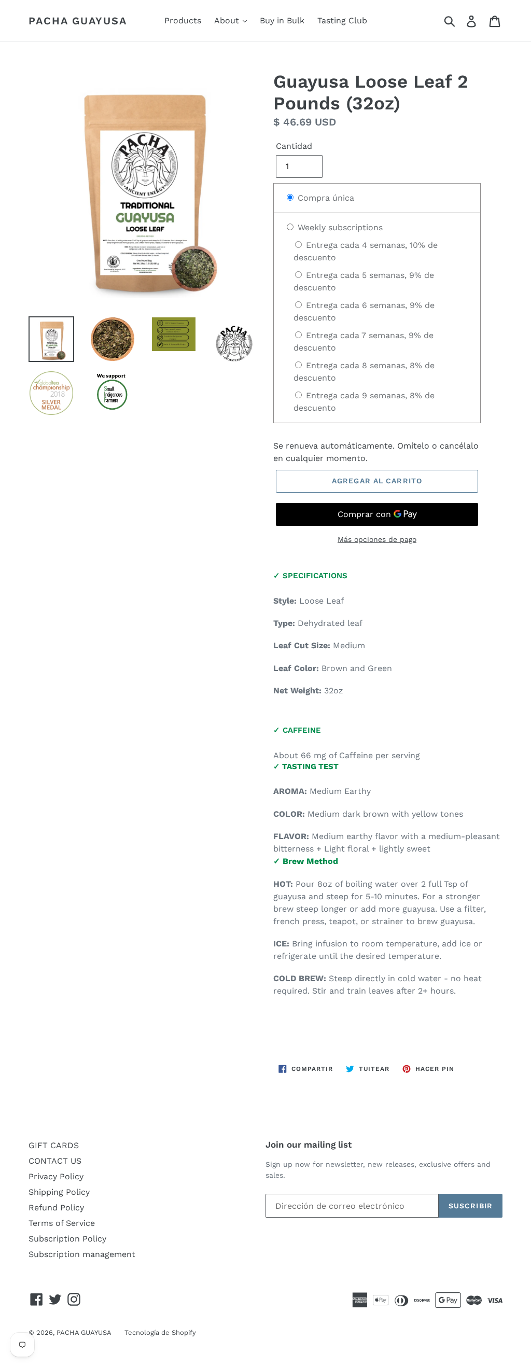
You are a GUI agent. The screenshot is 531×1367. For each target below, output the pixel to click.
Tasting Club (342, 20)
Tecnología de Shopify (160, 1332)
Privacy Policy (56, 1176)
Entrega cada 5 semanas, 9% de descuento (364, 281)
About (228, 20)
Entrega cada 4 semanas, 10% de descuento (366, 251)
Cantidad (294, 146)
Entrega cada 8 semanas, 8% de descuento (364, 371)
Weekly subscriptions (339, 227)
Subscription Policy (67, 1239)
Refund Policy (56, 1207)
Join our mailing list (309, 1144)
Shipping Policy (59, 1192)
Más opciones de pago (377, 539)
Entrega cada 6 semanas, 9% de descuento (364, 311)
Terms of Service (62, 1223)
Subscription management (82, 1254)
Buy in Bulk (282, 20)
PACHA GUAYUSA (78, 21)
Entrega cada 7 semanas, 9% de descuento (364, 341)
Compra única (324, 198)
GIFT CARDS (54, 1145)
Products (182, 20)
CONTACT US (55, 1161)
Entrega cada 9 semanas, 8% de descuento (364, 401)
